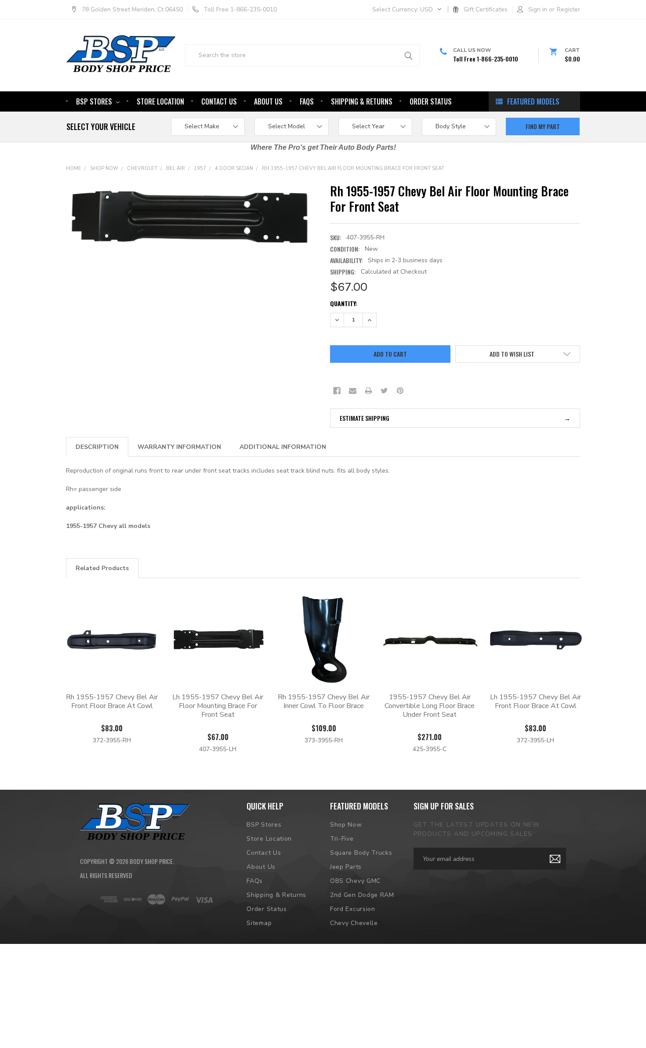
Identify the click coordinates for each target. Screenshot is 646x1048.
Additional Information (283, 447)
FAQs (307, 101)
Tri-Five (342, 839)
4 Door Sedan (234, 168)
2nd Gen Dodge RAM (362, 895)
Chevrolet (142, 168)
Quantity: (343, 303)
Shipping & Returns (361, 101)
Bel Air (175, 168)
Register (568, 9)
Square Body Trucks (361, 853)
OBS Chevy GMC (355, 881)
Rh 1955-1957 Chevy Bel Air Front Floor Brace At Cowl (112, 701)
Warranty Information (179, 447)
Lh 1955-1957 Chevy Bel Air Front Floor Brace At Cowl (535, 701)
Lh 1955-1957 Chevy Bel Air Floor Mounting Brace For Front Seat (217, 705)
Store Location (160, 101)
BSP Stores (95, 101)
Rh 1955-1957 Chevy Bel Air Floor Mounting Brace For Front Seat (353, 168)
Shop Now (104, 168)
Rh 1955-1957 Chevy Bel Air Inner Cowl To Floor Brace (324, 701)
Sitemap (259, 923)
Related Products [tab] (102, 568)
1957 (200, 168)
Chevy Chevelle (354, 923)
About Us (268, 101)
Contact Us (219, 101)
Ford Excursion (352, 909)
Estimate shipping (364, 418)
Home (73, 168)
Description (97, 447)
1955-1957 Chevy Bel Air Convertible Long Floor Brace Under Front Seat (430, 705)
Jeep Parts (346, 867)
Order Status (431, 101)
